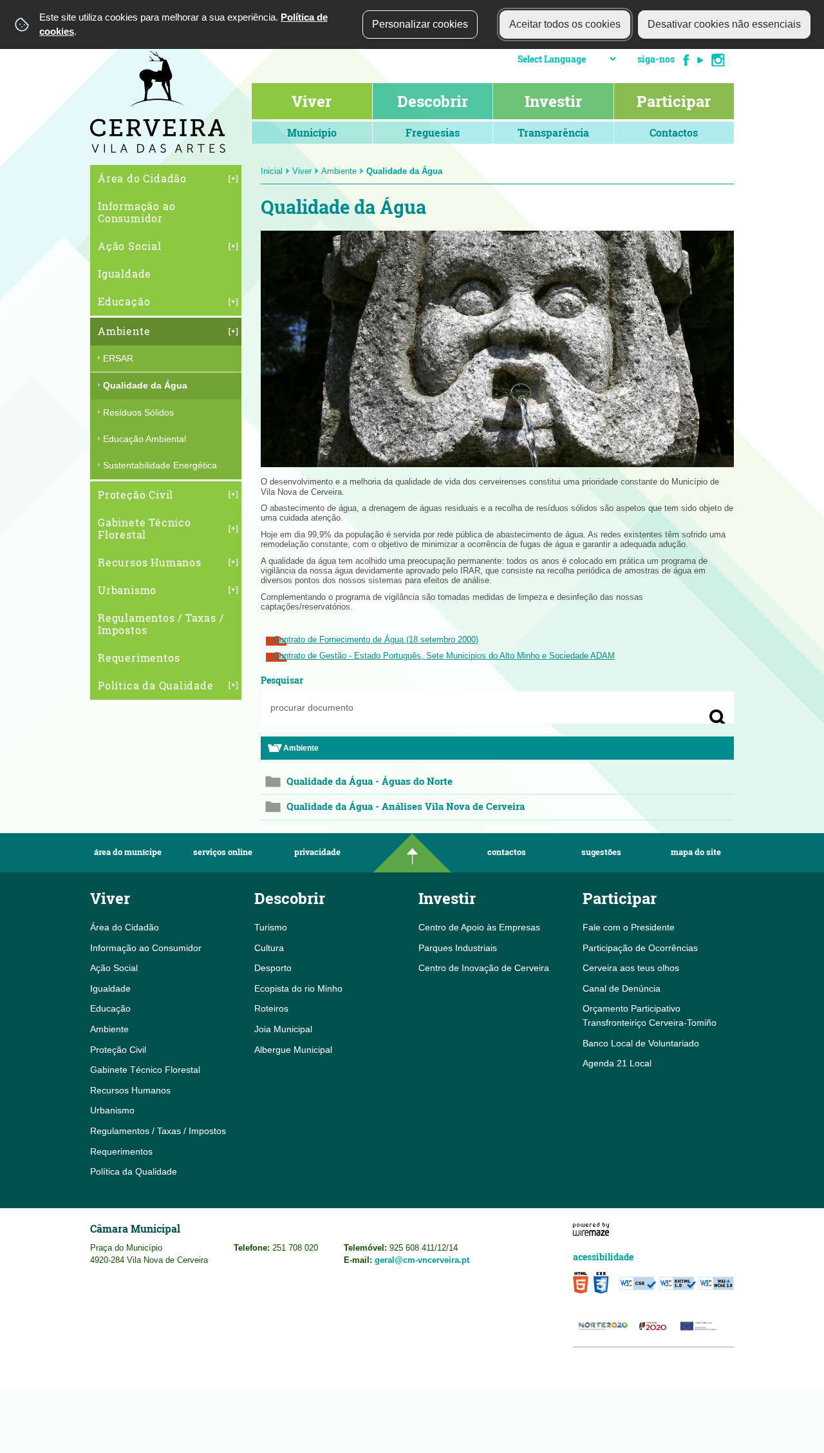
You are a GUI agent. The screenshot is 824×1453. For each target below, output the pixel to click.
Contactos (506, 852)
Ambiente (339, 171)
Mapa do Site (696, 852)
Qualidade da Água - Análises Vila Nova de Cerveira (405, 806)
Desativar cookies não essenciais (724, 24)
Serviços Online (222, 852)
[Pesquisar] (718, 718)
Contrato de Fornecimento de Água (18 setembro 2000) (376, 639)
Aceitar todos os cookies (565, 24)
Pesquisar (282, 680)
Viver (302, 171)
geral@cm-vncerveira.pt (422, 1260)
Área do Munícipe (128, 852)
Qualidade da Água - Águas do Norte (369, 781)
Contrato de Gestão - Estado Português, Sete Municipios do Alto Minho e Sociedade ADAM (444, 655)
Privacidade (317, 852)
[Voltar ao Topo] (411, 852)
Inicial (272, 171)
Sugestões (601, 852)
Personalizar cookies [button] (420, 24)
